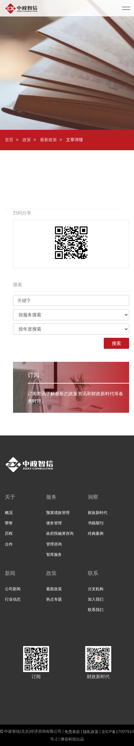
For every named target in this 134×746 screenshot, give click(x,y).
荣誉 (9, 523)
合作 (9, 544)
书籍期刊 (95, 523)
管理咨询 (54, 544)
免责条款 (72, 731)
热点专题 (54, 599)
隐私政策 (91, 731)
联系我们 (95, 609)
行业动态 (12, 599)
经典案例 (95, 533)
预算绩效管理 (58, 512)
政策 (26, 139)
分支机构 (95, 589)
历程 (9, 533)
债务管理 (54, 523)
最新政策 (48, 139)
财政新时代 (97, 512)
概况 (9, 512)
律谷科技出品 (72, 739)
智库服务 (54, 554)
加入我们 (95, 599)
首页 (9, 139)
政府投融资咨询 (60, 533)
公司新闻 (12, 589)
